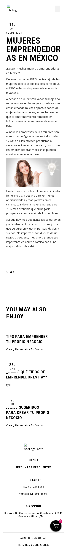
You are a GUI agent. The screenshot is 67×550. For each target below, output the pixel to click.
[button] (57, 9)
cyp (8, 384)
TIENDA (33, 460)
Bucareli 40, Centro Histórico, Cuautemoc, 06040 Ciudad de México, (33, 515)
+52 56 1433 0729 (33, 487)
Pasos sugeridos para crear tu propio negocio (27, 412)
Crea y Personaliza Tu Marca (24, 349)
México (44, 516)
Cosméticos (14, 32)
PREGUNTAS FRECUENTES (33, 467)
